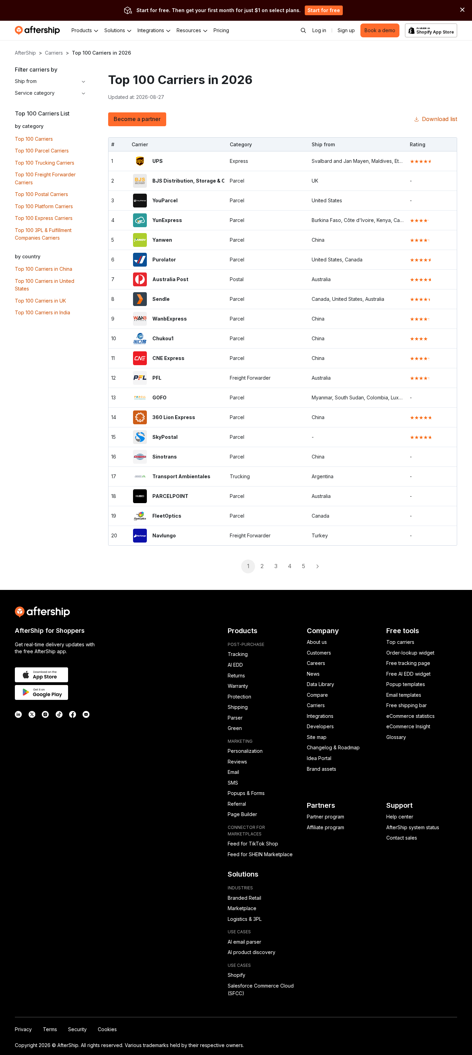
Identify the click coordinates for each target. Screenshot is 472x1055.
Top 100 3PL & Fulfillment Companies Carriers (43, 234)
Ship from (26, 81)
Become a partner (137, 118)
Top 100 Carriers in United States (44, 285)
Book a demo (380, 30)
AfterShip (25, 53)
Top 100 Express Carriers (44, 218)
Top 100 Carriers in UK (40, 301)
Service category (35, 93)
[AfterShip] (39, 30)
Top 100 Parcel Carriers (42, 151)
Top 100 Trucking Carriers (44, 163)
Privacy (23, 1029)
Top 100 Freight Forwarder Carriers (45, 178)
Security (77, 1029)
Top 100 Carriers (34, 139)
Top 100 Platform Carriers (44, 206)
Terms (50, 1029)
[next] (317, 566)
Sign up (346, 30)
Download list (439, 118)
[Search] (303, 30)
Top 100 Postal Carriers (41, 194)
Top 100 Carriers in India (42, 312)
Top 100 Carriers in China (43, 269)
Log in (319, 30)
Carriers (54, 53)
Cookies (107, 1029)
